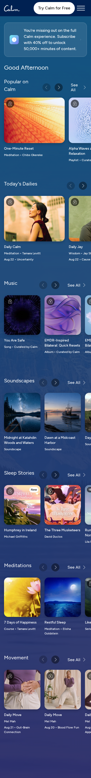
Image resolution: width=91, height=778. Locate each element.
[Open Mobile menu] (81, 8)
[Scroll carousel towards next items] (59, 87)
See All (74, 87)
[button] (45, 39)
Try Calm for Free (54, 8)
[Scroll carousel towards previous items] (46, 87)
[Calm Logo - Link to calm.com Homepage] (12, 8)
